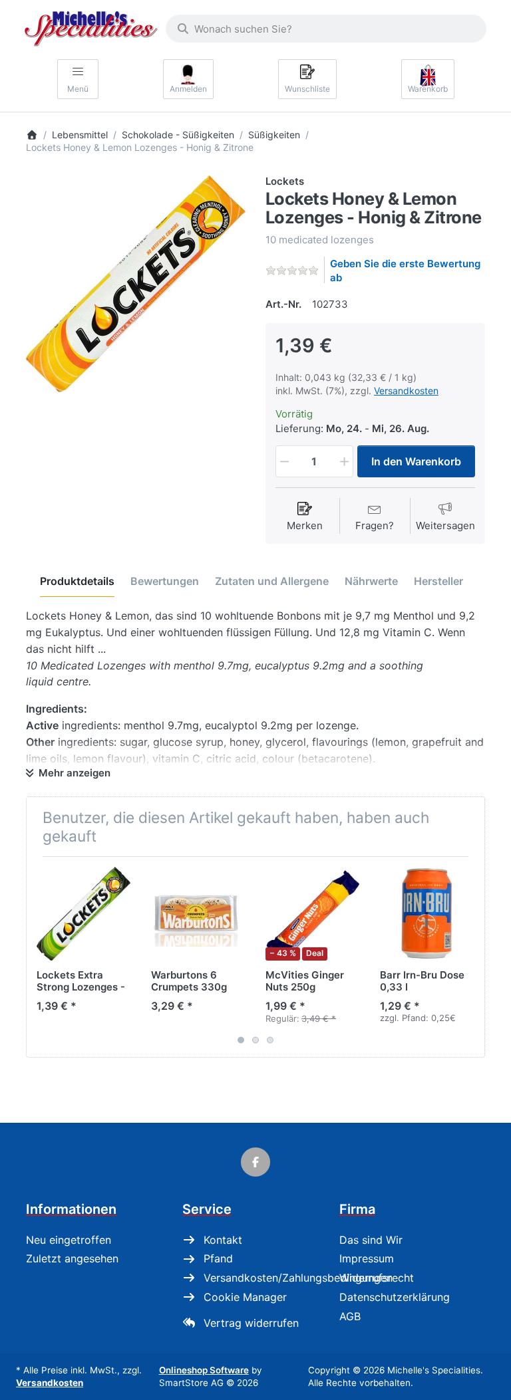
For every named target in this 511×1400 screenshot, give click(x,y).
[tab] (77, 581)
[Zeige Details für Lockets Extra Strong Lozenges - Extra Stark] (83, 914)
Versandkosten (406, 390)
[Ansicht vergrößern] (136, 284)
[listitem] (136, 284)
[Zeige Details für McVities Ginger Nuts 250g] (312, 914)
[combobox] (326, 29)
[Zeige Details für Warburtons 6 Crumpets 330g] (198, 914)
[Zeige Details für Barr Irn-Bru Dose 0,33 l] (427, 914)
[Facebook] (255, 1162)
